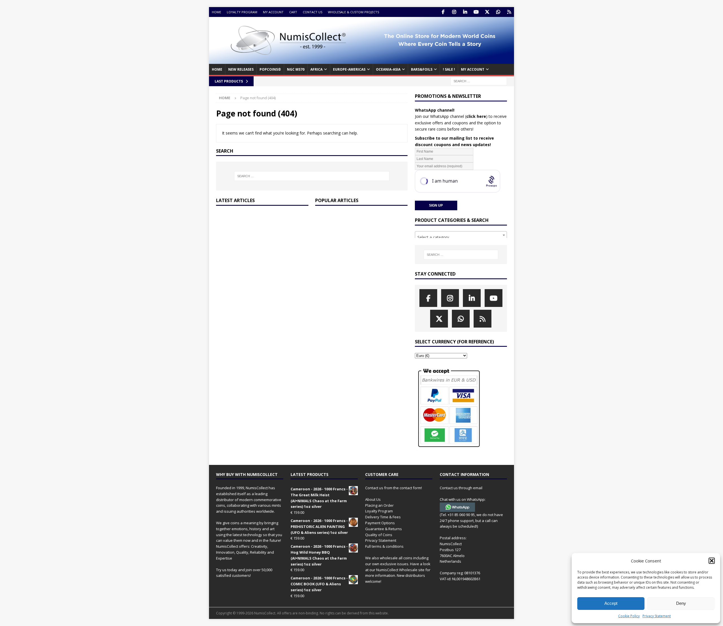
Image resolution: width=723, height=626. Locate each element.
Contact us (312, 12)
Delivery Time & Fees (383, 516)
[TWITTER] (487, 12)
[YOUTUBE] (476, 12)
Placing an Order (379, 505)
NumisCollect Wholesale (396, 569)
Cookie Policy (629, 616)
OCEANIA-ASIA (388, 69)
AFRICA (316, 69)
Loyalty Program (242, 12)
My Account (273, 12)
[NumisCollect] (361, 60)
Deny (681, 603)
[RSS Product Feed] (509, 12)
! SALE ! (449, 69)
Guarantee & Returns (383, 528)
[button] (712, 561)
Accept (610, 603)
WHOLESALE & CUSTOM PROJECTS (353, 12)
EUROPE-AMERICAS (349, 69)
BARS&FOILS (421, 69)
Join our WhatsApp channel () (451, 116)
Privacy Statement (657, 616)
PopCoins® (270, 69)
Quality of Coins (378, 534)
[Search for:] (478, 80)
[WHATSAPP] (498, 12)
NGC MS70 (295, 69)
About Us (373, 499)
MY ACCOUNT (472, 69)
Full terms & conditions (384, 546)
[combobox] (461, 235)
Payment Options (380, 522)
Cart (293, 12)
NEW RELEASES (241, 69)
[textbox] (461, 237)
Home (216, 12)
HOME (217, 69)
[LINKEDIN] (465, 12)
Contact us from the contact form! (393, 487)
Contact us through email (461, 487)
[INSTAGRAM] (454, 12)
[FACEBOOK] (443, 12)
